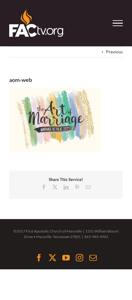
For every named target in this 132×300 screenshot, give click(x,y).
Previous (114, 51)
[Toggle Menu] (118, 23)
